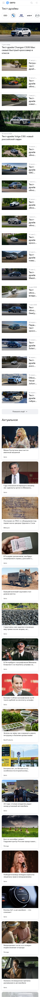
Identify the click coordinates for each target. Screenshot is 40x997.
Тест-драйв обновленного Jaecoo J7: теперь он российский (33, 187)
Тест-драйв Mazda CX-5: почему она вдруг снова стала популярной (33, 275)
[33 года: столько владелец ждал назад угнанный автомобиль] (20, 796)
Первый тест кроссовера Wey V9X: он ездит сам (33, 328)
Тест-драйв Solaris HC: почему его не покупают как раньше (33, 346)
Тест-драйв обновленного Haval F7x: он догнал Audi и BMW (33, 205)
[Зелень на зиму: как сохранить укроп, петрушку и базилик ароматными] (20, 725)
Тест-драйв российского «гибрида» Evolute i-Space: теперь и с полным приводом (33, 363)
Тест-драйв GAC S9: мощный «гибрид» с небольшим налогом (33, 170)
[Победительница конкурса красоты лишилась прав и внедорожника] (20, 867)
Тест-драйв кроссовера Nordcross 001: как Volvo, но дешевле (33, 240)
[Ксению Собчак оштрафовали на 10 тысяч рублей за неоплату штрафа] (20, 690)
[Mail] (7, 2)
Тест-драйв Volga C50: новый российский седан (17, 138)
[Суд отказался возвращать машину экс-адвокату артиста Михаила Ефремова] (20, 478)
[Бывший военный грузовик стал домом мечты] (20, 584)
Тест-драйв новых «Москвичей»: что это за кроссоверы (33, 258)
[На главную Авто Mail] (12, 2)
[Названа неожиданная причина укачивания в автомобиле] (20, 973)
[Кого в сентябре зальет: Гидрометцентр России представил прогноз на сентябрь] (20, 831)
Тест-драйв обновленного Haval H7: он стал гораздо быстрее (33, 222)
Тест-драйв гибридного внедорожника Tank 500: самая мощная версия (33, 398)
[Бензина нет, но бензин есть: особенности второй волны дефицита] (20, 761)
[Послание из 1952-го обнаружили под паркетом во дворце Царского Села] (20, 513)
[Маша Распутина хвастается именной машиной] (20, 442)
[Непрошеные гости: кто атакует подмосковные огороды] (20, 937)
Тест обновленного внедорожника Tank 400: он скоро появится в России (33, 293)
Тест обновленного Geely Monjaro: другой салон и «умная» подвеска (33, 310)
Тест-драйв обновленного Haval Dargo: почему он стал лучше (33, 152)
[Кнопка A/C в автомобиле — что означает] (20, 902)
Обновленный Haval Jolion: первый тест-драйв (33, 381)
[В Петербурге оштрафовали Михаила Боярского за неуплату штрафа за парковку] (20, 655)
